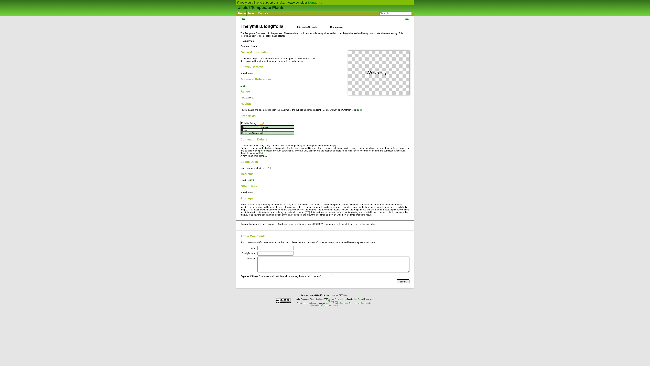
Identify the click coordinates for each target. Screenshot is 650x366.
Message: (251, 258)
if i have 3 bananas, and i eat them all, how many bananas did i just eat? (281, 276)
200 (307, 212)
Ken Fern (335, 299)
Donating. (315, 2)
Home (242, 13)
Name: (253, 248)
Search (251, 13)
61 (254, 180)
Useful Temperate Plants (260, 7)
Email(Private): (249, 253)
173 (268, 168)
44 (244, 85)
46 (251, 180)
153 (263, 168)
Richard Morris (334, 301)
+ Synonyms (247, 41)
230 (261, 153)
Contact (263, 13)
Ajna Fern (358, 299)
